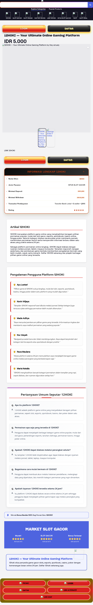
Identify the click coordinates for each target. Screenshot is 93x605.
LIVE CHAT (48, 598)
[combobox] (44, 5)
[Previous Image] (4, 89)
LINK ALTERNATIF (70, 590)
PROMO (26, 582)
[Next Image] (89, 89)
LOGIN (24, 28)
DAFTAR (69, 28)
